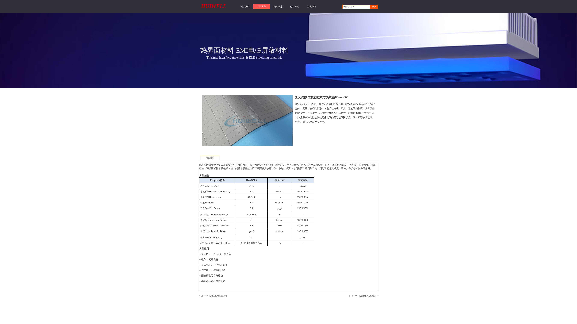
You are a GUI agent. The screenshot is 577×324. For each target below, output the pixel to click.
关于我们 (245, 6)
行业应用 (294, 6)
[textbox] (356, 7)
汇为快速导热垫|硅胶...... (365, 296)
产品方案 (261, 6)
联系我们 (311, 6)
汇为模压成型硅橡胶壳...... (215, 296)
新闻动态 (278, 6)
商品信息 (210, 158)
